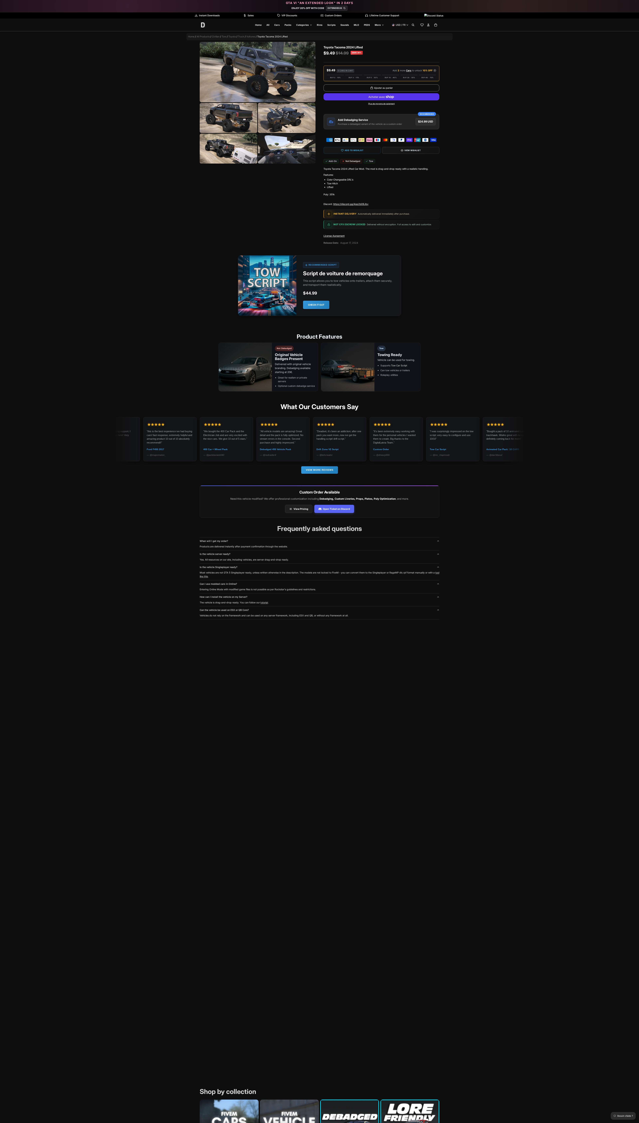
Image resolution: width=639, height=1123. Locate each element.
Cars (408, 70)
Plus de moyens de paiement (381, 104)
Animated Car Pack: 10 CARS (298, 449)
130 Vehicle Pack (461, 449)
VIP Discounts (289, 15)
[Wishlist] (422, 25)
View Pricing (301, 508)
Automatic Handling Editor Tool (356, 449)
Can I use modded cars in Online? (218, 583)
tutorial (264, 602)
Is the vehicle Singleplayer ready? (218, 567)
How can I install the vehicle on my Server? (223, 596)
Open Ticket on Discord (336, 508)
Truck (241, 36)
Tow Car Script (399, 365)
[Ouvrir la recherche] (413, 25)
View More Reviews (319, 470)
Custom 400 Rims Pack (408, 449)
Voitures (250, 36)
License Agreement (334, 235)
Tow (224, 36)
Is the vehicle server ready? (215, 554)
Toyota (232, 36)
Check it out (316, 304)
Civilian (215, 36)
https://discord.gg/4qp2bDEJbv (350, 204)
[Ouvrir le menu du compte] (428, 25)
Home (191, 36)
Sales (251, 15)
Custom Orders (333, 15)
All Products (203, 36)
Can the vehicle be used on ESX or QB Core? (224, 610)
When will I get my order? (214, 541)
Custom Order (177, 449)
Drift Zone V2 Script (123, 449)
